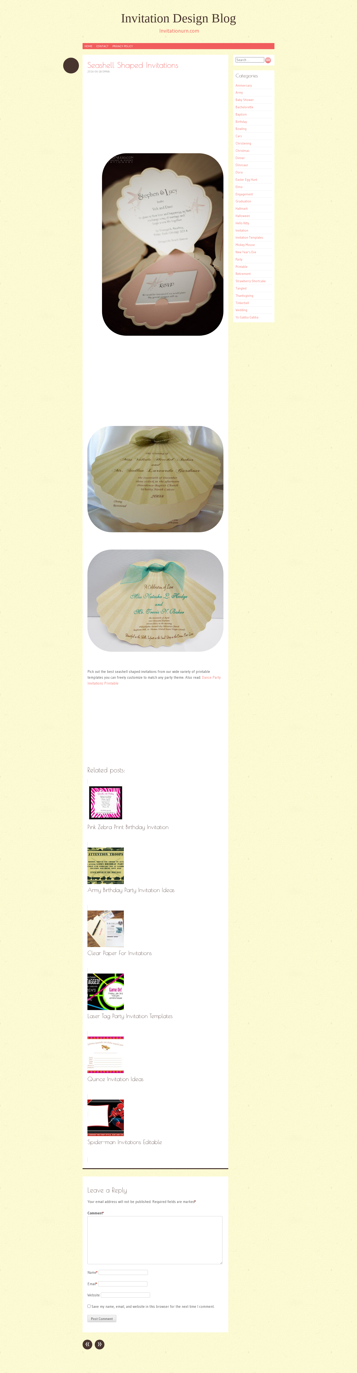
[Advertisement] (155, 113)
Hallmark (242, 208)
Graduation (243, 201)
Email (92, 1284)
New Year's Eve (246, 252)
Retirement (243, 274)
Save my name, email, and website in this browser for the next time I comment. (153, 1306)
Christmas (242, 151)
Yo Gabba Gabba (247, 317)
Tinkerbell (242, 303)
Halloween (243, 216)
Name (92, 1272)
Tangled (241, 288)
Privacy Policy (122, 46)
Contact (102, 46)
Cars (239, 136)
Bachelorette (244, 107)
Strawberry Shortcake (251, 281)
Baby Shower (245, 100)
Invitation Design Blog (178, 18)
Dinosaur (242, 165)
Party (239, 259)
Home (88, 46)
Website (93, 1295)
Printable (241, 267)
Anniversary (244, 85)
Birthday (241, 122)
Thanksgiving (244, 296)
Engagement (244, 194)
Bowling (241, 129)
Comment (95, 1213)
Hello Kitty (242, 223)
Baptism (241, 114)
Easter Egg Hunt (246, 179)
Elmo (239, 187)
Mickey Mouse (245, 245)
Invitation (242, 230)
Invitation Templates (249, 237)
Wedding (241, 310)
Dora (239, 172)
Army (239, 92)
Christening (243, 143)
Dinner (240, 158)
